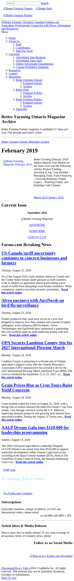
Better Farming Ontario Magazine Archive (25, 141)
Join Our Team (24, 50)
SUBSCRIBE (37, 231)
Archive (27, 86)
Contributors (23, 47)
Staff (18, 44)
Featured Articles (32, 83)
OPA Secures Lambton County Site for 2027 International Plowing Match (37, 345)
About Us (14, 41)
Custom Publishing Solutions (32, 67)
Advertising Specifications (31, 57)
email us (56, 535)
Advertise (14, 54)
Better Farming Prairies (29, 99)
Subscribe (21, 109)
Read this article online (23, 335)
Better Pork (22, 89)
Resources (14, 70)
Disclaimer (7, 568)
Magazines (15, 76)
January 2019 (56, 197)
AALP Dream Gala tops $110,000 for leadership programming (35, 430)
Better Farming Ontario (29, 80)
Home (12, 38)
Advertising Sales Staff (29, 60)
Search (44, 3)
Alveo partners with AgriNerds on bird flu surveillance (32, 302)
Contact (13, 73)
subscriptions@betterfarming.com (20, 515)
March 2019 (41, 197)
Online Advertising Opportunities (35, 63)
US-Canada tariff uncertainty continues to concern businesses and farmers (34, 258)
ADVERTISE (37, 224)
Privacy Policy (22, 568)
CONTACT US (37, 237)
